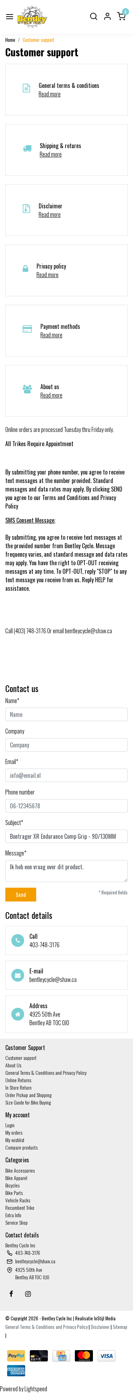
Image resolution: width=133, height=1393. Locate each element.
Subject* (14, 822)
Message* (15, 853)
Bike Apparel (16, 1177)
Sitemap (120, 1327)
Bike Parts (14, 1192)
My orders (13, 1132)
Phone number (20, 792)
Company (14, 731)
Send (21, 894)
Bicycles (12, 1185)
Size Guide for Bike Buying (28, 1102)
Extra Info (13, 1215)
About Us (13, 1065)
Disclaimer (100, 1327)
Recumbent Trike (19, 1207)
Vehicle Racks (17, 1200)
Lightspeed (35, 1388)
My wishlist (14, 1140)
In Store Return (18, 1087)
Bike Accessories (20, 1170)
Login (10, 1125)
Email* (11, 761)
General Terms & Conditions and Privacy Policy (46, 1072)
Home (10, 39)
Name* (12, 700)
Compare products (21, 1147)
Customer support (38, 39)
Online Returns (18, 1080)
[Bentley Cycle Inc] (32, 16)
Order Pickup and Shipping (28, 1095)
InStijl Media (104, 1318)
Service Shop (16, 1222)
